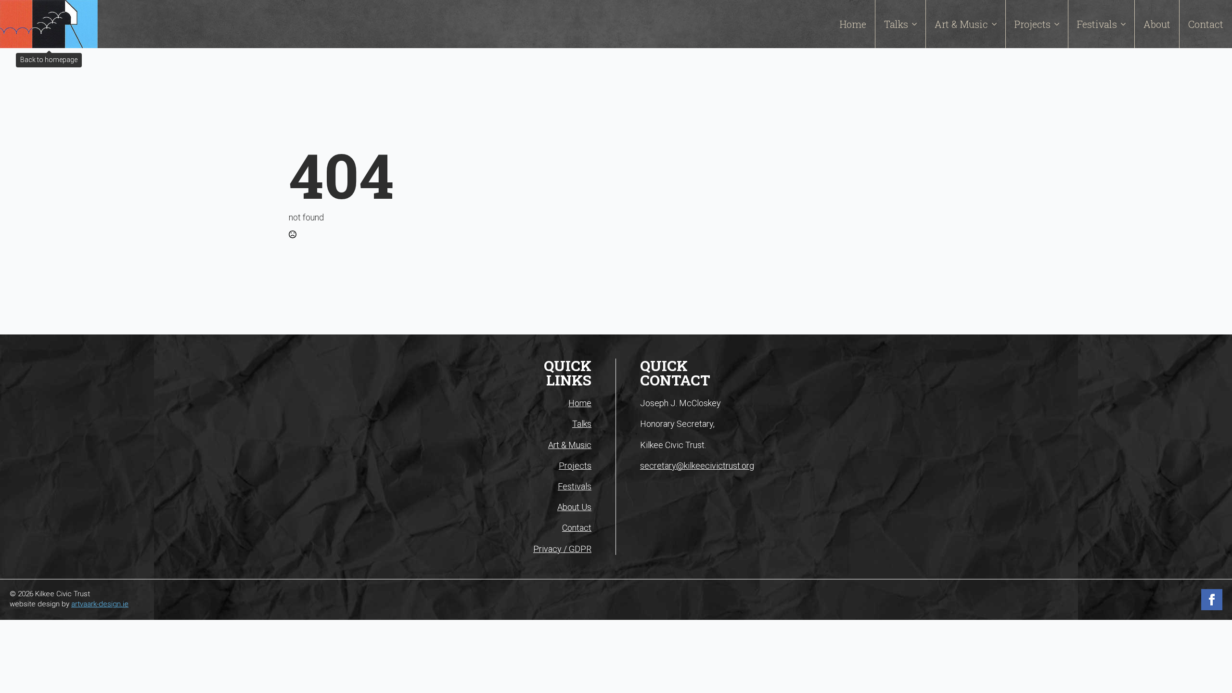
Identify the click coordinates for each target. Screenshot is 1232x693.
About (1156, 24)
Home (853, 24)
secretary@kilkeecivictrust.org (697, 466)
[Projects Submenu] (1059, 24)
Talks (896, 24)
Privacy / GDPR (562, 549)
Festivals (1097, 24)
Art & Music (961, 24)
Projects (1032, 24)
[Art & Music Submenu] (996, 24)
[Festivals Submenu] (1125, 24)
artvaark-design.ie (99, 604)
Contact (1205, 24)
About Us (574, 507)
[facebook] (1211, 599)
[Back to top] (1211, 634)
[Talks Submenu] (916, 24)
